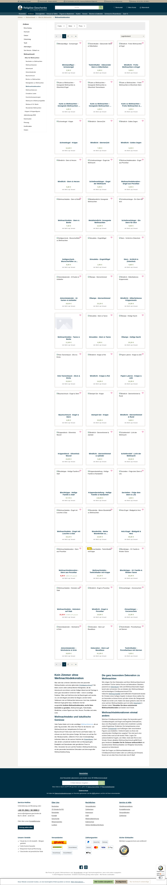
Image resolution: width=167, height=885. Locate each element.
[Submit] (101, 783)
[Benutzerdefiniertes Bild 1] (59, 842)
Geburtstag (27, 39)
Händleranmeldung (125, 806)
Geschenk (137, 703)
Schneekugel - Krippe (69, 143)
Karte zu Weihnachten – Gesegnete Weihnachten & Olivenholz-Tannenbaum (100, 105)
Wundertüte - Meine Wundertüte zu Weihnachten (100, 532)
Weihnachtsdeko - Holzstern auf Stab (68, 610)
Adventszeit (29, 68)
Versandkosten (90, 806)
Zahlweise (122, 815)
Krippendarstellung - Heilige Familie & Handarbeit (99, 494)
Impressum (89, 812)
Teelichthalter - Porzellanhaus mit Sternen (131, 649)
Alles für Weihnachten (32, 58)
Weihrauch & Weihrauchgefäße (35, 100)
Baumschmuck (30, 75)
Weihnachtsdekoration (33, 86)
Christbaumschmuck (85, 685)
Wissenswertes (57, 822)
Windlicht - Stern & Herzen (69, 181)
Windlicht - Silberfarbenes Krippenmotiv (131, 299)
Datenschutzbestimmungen (63, 793)
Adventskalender (31, 72)
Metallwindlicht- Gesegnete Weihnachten (100, 221)
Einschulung (28, 28)
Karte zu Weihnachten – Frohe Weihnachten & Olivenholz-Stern (131, 105)
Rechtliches (90, 802)
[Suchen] (101, 7)
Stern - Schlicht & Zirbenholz (131, 260)
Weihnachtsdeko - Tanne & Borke (69, 338)
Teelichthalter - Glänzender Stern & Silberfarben (100, 66)
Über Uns (55, 802)
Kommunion (27, 119)
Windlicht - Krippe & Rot (100, 376)
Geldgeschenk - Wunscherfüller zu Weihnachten (68, 260)
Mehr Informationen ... (78, 882)
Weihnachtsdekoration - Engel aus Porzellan (131, 183)
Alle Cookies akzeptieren (103, 882)
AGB (93, 793)
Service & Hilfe (125, 802)
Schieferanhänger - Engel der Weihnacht (99, 183)
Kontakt (54, 815)
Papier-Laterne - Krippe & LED (131, 377)
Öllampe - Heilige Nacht (131, 337)
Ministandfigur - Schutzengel (68, 66)
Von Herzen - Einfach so (31, 50)
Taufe (25, 43)
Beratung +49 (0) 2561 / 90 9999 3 (140, 1)
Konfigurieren (121, 882)
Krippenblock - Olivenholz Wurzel (68, 455)
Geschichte (55, 819)
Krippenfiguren (88, 739)
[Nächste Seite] (72, 36)
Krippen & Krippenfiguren (32, 111)
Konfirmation (28, 126)
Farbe (60, 26)
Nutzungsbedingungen (108, 787)
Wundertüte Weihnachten (33, 108)
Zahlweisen (89, 809)
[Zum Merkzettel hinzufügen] (80, 43)
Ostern (26, 130)
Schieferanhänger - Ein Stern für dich (131, 221)
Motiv (71, 26)
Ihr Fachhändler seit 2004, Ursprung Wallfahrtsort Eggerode (81, 1)
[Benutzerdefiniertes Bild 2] (59, 847)
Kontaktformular (34, 821)
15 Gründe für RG (58, 809)
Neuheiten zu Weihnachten (34, 61)
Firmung (26, 122)
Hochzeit (26, 32)
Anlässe (26, 24)
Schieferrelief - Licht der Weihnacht (131, 455)
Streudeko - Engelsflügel (100, 259)
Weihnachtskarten (31, 65)
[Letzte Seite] (76, 36)
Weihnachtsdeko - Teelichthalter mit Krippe (100, 571)
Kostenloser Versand (25, 1)
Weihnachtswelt (29, 54)
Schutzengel (112, 728)
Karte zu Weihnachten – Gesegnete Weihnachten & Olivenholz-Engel (69, 105)
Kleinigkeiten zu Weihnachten (35, 83)
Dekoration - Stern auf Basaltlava (100, 649)
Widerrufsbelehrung (92, 819)
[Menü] (164, 866)
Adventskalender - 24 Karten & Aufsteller (68, 299)
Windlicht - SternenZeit (99, 143)
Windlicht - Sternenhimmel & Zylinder (100, 455)
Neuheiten (55, 806)
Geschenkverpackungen (33, 97)
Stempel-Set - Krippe (99, 415)
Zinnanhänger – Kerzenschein (131, 610)
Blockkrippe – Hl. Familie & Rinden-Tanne (131, 571)
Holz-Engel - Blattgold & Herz (131, 532)
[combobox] (77, 7)
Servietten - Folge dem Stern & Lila (131, 494)
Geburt (26, 35)
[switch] (161, 877)
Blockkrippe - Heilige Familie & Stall (68, 494)
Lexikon (54, 825)
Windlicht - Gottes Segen (131, 143)
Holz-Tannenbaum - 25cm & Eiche (68, 377)
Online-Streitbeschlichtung (94, 825)
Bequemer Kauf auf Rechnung (114, 1)
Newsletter (55, 812)
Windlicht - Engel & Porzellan (100, 610)
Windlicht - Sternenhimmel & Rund (131, 416)
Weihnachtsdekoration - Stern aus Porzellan (68, 571)
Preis (81, 26)
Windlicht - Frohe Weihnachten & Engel (131, 66)
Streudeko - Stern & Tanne (100, 337)
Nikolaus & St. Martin (32, 104)
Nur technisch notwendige (139, 882)
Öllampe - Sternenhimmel (99, 298)
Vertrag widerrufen (26, 827)
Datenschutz (89, 822)
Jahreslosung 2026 (30, 115)
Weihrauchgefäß (114, 694)
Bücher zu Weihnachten (33, 79)
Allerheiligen (27, 46)
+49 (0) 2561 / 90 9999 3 (28, 810)
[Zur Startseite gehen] (32, 8)
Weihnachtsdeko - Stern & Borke (68, 221)
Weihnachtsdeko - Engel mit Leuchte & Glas (68, 532)
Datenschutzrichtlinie (93, 787)
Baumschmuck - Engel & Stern (68, 416)
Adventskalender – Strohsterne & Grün (69, 649)
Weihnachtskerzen (31, 90)
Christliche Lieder (31, 93)
